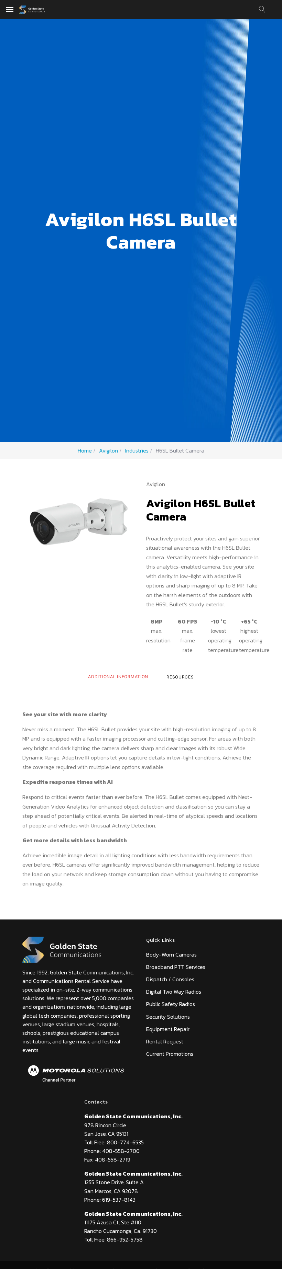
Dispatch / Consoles (170, 979)
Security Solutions (168, 1017)
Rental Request (164, 1041)
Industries (137, 450)
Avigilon (108, 450)
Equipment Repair (167, 1029)
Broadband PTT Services (175, 967)
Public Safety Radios (170, 1004)
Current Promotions (169, 1054)
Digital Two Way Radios (173, 991)
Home (85, 450)
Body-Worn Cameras (171, 954)
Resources (180, 676)
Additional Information (118, 676)
